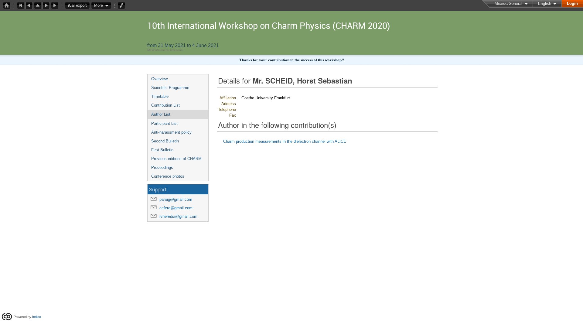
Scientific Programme (170, 87)
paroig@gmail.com (175, 199)
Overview (159, 79)
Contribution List (165, 105)
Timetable (160, 96)
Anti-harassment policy (171, 132)
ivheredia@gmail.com (178, 216)
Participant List (164, 123)
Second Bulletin (165, 141)
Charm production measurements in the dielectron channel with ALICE (284, 141)
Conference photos (167, 176)
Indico (36, 317)
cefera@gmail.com (176, 208)
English (544, 3)
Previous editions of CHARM (176, 158)
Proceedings (162, 167)
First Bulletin (162, 150)
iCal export (77, 5)
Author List (160, 114)
